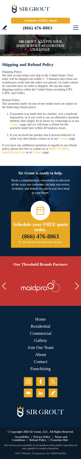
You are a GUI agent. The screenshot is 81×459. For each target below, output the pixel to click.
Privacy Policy (42, 436)
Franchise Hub (59, 440)
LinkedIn (40, 393)
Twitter (53, 381)
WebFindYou (58, 453)
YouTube (28, 393)
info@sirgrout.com (13, 152)
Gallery (40, 340)
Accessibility (22, 436)
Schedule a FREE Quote (40, 20)
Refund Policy (37, 440)
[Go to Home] (40, 10)
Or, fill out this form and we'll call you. (40, 242)
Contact (14, 124)
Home (40, 319)
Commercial (40, 333)
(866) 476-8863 (37, 28)
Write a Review (4, 27)
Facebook (40, 381)
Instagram (28, 381)
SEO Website (23, 453)
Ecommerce (39, 453)
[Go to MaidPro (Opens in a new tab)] (40, 286)
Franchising (40, 368)
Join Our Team (40, 347)
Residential (40, 326)
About (40, 354)
